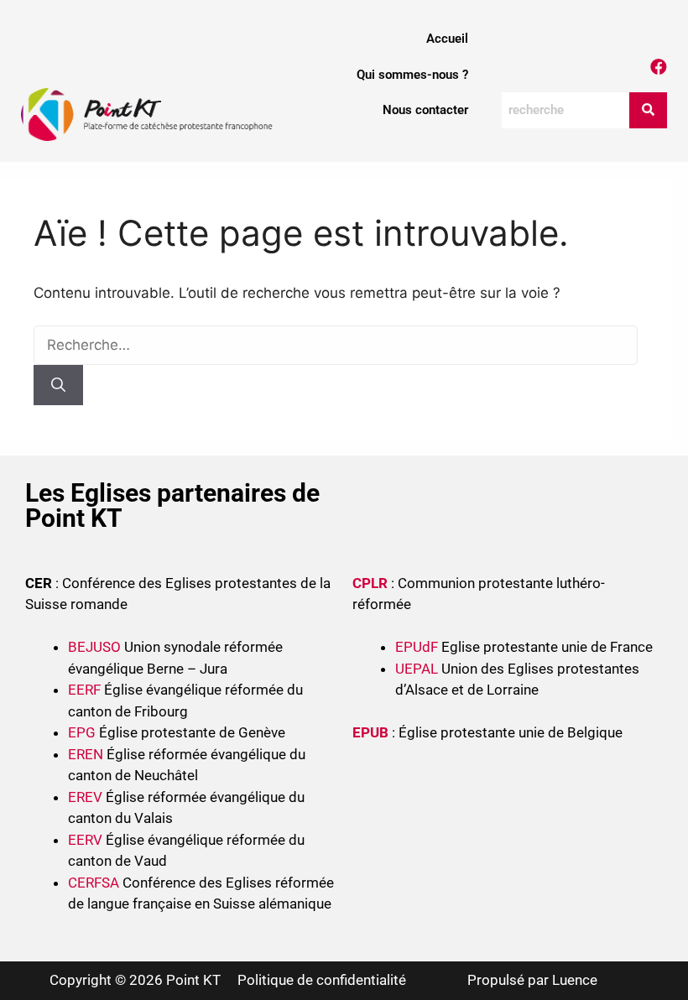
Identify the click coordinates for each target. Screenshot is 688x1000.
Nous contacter (425, 109)
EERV (85, 839)
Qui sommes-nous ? (412, 74)
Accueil (447, 38)
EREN (85, 754)
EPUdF (416, 646)
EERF (84, 689)
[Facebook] (658, 67)
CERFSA (93, 882)
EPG (82, 732)
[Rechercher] (58, 385)
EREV (85, 797)
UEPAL (416, 668)
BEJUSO (96, 646)
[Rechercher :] (336, 344)
